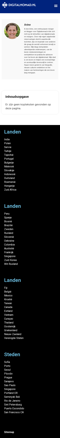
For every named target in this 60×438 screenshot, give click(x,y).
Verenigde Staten (14, 338)
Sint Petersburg (13, 404)
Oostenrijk (10, 326)
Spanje (8, 217)
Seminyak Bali (12, 396)
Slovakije (9, 170)
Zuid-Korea (10, 260)
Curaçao (8, 318)
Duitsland (9, 178)
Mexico (8, 295)
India (7, 139)
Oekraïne (9, 240)
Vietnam (8, 314)
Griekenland (10, 330)
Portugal (9, 158)
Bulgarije (9, 162)
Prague (8, 377)
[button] (55, 5)
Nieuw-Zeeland (12, 334)
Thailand (8, 322)
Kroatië (8, 299)
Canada (8, 307)
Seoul (7, 369)
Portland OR (11, 393)
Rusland (8, 233)
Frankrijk (8, 252)
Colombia (9, 244)
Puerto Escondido (14, 408)
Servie (7, 147)
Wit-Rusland (11, 263)
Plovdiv (8, 373)
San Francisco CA (14, 412)
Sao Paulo (10, 385)
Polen (7, 143)
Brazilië (8, 225)
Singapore (10, 256)
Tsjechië (8, 154)
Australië (9, 248)
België (7, 291)
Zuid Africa (10, 189)
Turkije (7, 151)
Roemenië (10, 181)
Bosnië (8, 221)
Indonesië (9, 174)
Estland (8, 311)
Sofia (7, 362)
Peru (6, 213)
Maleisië (9, 166)
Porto (7, 365)
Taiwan (8, 303)
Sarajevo (9, 381)
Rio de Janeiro (12, 400)
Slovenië (9, 236)
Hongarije (9, 185)
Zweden (8, 229)
